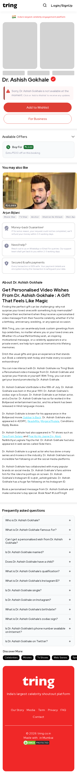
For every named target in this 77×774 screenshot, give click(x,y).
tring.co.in (44, 733)
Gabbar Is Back (31, 417)
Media (31, 710)
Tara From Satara (12, 436)
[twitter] (38, 702)
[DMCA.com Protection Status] (36, 742)
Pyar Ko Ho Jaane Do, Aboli (44, 436)
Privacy (53, 710)
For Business (37, 119)
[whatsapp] (50, 702)
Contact (38, 717)
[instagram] (27, 702)
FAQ (63, 710)
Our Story (17, 710)
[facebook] (33, 702)
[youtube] (44, 702)
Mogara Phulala (50, 421)
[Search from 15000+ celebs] (45, 5)
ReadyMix (33, 421)
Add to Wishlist (38, 107)
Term (41, 710)
